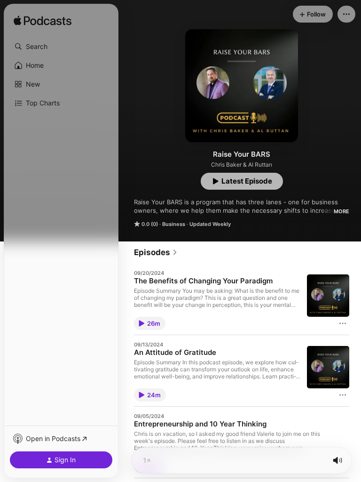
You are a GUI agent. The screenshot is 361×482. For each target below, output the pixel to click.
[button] (61, 47)
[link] (156, 252)
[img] (42, 21)
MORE (341, 211)
